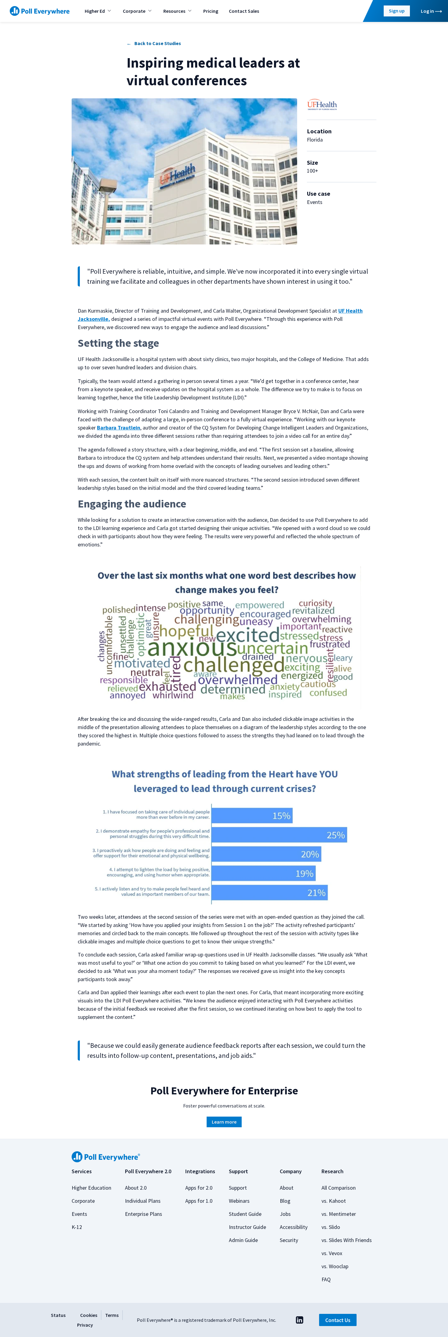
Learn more (224, 1122)
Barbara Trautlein (118, 427)
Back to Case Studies (157, 43)
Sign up (397, 11)
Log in (427, 11)
